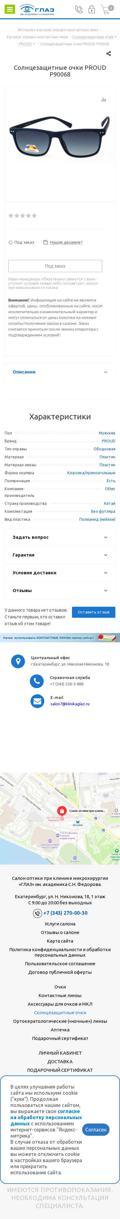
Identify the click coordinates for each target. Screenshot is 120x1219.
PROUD (108, 441)
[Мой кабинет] (91, 9)
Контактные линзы (60, 995)
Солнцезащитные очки (60, 1012)
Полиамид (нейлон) (97, 519)
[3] (23, 215)
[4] (29, 215)
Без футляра (103, 511)
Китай (109, 503)
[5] (35, 215)
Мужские (107, 433)
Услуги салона (60, 923)
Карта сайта (60, 940)
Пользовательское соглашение (60, 963)
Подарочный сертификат (60, 1038)
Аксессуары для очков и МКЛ (60, 1004)
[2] (17, 215)
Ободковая (104, 449)
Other (110, 488)
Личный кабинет (60, 1053)
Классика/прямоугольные (91, 473)
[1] (11, 215)
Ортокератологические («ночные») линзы (60, 1021)
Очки (60, 986)
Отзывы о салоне (60, 932)
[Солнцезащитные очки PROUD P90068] (60, 138)
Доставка (60, 1061)
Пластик (107, 457)
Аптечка (60, 1029)
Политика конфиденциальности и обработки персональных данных (60, 952)
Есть (111, 480)
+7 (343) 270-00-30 (65, 913)
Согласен (95, 1129)
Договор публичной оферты (60, 972)
